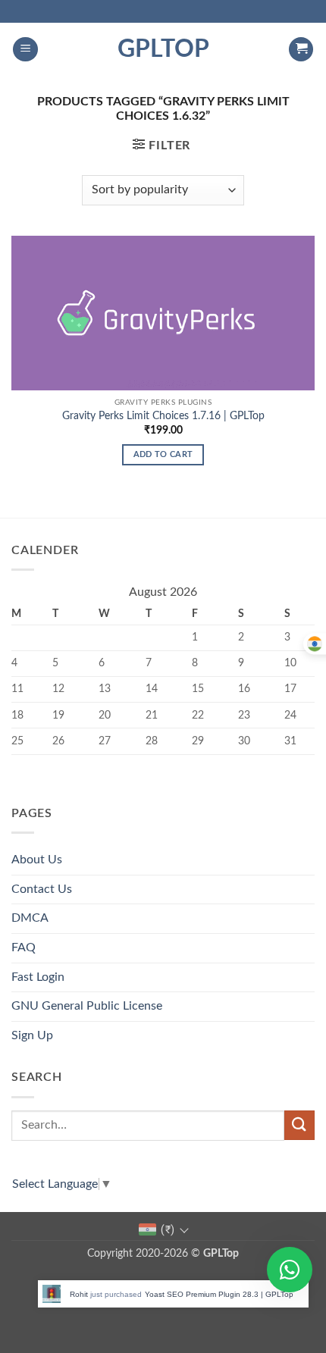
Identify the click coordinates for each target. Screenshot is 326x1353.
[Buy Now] (173, 1294)
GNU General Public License (86, 1006)
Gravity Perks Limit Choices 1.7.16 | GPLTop (163, 416)
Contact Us (41, 889)
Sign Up (32, 1035)
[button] (25, 49)
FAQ (23, 947)
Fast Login (37, 977)
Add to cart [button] (163, 454)
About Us (36, 859)
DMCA (30, 918)
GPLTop (163, 49)
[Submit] (299, 1125)
